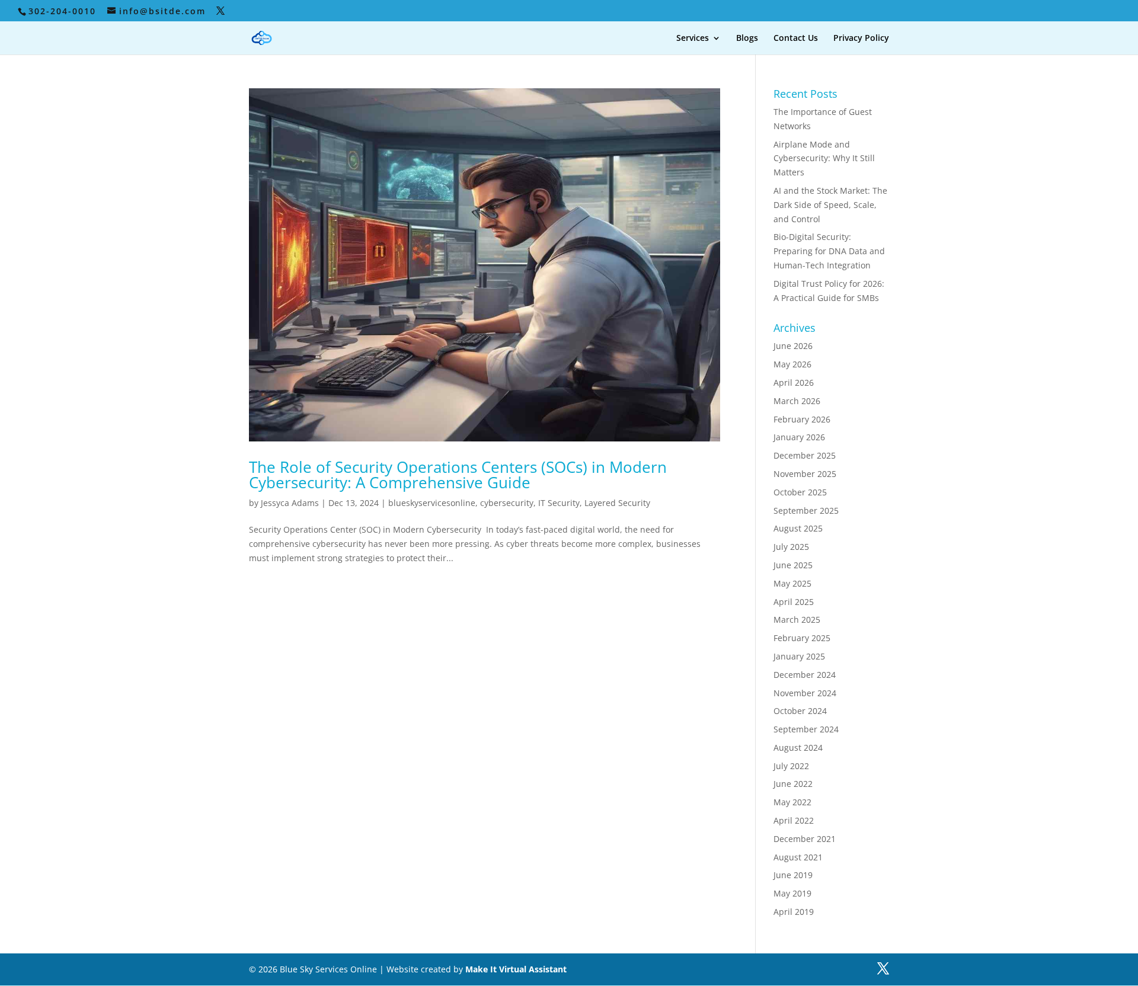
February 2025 (801, 638)
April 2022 (793, 820)
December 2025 (804, 455)
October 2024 (800, 710)
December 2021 (804, 838)
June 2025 (793, 565)
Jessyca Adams (290, 502)
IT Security (559, 502)
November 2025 (804, 473)
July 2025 (791, 546)
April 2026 (793, 382)
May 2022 (792, 802)
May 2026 (792, 364)
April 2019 (793, 911)
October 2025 (800, 492)
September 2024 (806, 729)
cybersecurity (506, 502)
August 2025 (798, 528)
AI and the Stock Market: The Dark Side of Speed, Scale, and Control (830, 205)
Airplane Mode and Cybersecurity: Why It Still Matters (824, 158)
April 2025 (793, 601)
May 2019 (792, 893)
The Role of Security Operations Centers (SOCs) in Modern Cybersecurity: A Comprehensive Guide (458, 474)
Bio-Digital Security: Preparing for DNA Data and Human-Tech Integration (829, 251)
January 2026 (799, 437)
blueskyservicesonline (431, 502)
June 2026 (793, 345)
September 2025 (806, 510)
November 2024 (804, 693)
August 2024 (798, 747)
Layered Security (617, 502)
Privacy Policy (861, 38)
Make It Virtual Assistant (516, 969)
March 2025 (796, 619)
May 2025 (792, 583)
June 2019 (793, 875)
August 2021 (798, 857)
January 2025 (799, 656)
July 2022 (791, 765)
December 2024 (804, 674)
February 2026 (801, 419)
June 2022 (793, 783)
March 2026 (796, 400)
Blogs (747, 38)
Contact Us (795, 38)
